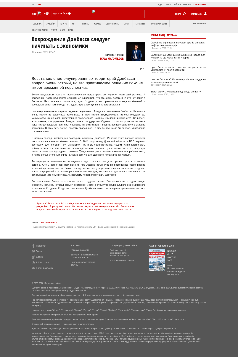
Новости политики (48, 222)
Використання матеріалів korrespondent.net (84, 256)
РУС (33, 4)
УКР (39, 4)
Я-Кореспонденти (40, 30)
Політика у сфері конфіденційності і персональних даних (119, 253)
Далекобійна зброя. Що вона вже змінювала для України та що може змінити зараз (178, 56)
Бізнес (85, 23)
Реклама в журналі (176, 271)
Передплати (173, 274)
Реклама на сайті (80, 250)
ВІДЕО (160, 4)
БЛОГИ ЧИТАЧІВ (159, 23)
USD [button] (55, 13)
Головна (36, 23)
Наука (97, 23)
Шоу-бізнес (112, 23)
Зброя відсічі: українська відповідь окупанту (176, 91)
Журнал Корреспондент (161, 245)
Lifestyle (140, 23)
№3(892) (171, 251)
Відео (70, 30)
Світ (74, 23)
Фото (62, 30)
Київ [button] (34, 13)
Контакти (75, 245)
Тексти (54, 30)
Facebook (41, 245)
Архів (169, 265)
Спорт (127, 23)
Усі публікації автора (163, 35)
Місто (63, 23)
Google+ (40, 257)
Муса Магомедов (112, 59)
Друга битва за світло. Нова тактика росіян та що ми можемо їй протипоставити (178, 68)
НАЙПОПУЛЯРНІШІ (182, 4)
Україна (50, 23)
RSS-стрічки (42, 262)
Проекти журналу (175, 268)
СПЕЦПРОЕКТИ (200, 4)
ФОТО (168, 4)
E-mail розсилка (44, 268)
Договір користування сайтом (124, 245)
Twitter (39, 251)
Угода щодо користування (122, 260)
